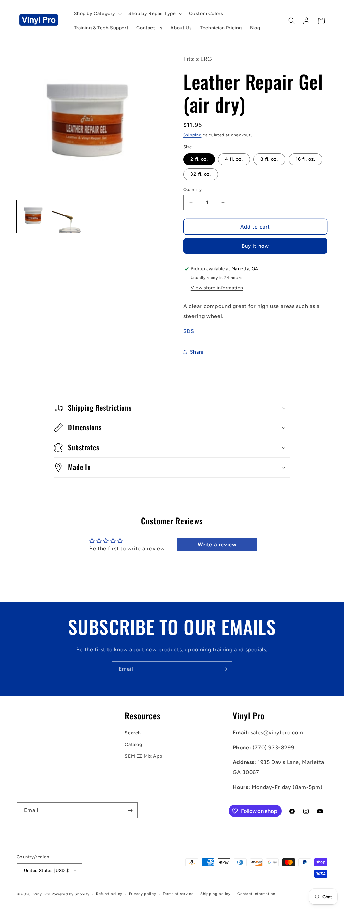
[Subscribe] (224, 669)
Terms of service (178, 894)
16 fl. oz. (305, 159)
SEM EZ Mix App (143, 756)
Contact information (256, 894)
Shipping (192, 135)
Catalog (133, 744)
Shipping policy (215, 894)
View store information (217, 288)
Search (133, 733)
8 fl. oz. (269, 159)
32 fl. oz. (200, 174)
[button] (97, 14)
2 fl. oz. (199, 159)
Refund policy (109, 894)
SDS (189, 331)
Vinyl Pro (41, 894)
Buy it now (255, 246)
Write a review (217, 544)
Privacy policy (142, 894)
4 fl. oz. (234, 159)
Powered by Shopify (71, 894)
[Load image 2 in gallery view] (68, 216)
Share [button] (197, 352)
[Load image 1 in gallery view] (33, 216)
